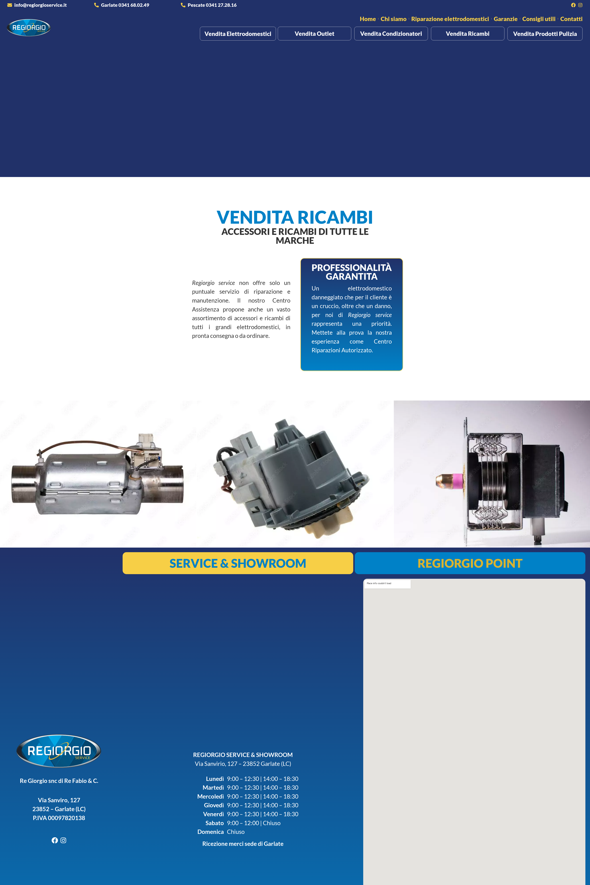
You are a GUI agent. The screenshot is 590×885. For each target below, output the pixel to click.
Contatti (571, 18)
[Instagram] (580, 5)
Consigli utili (539, 18)
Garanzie (506, 18)
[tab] (238, 563)
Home (368, 18)
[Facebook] (573, 5)
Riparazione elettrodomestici (450, 18)
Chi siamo (394, 18)
